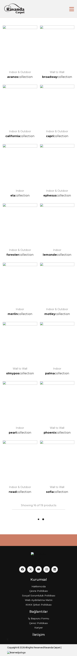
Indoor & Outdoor (20, 72)
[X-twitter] (30, 569)
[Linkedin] (54, 569)
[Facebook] (22, 569)
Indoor (20, 190)
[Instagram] (46, 569)
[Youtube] (38, 569)
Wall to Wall (57, 72)
